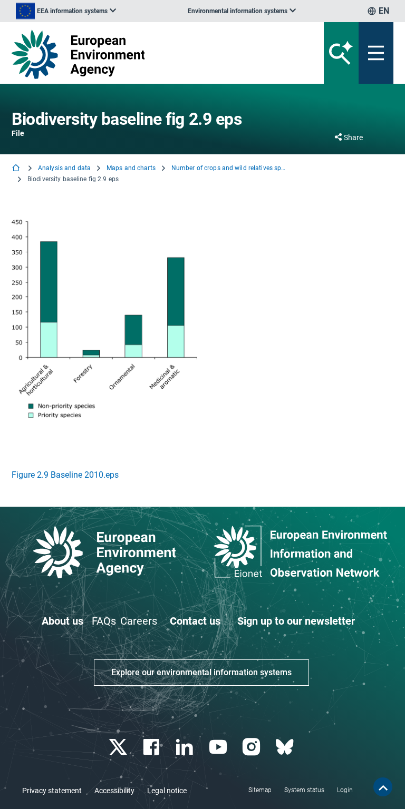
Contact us (195, 621)
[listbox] (66, 11)
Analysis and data (64, 168)
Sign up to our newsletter (296, 621)
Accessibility (114, 790)
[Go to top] (382, 786)
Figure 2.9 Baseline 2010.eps (65, 475)
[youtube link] (219, 747)
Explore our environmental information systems (201, 672)
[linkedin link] (185, 747)
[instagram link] (252, 747)
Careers (138, 621)
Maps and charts (131, 168)
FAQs (104, 621)
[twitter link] (118, 747)
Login (345, 790)
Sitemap (260, 790)
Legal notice (167, 790)
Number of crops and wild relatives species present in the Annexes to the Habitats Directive (229, 168)
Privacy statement (52, 790)
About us (62, 621)
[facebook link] (152, 747)
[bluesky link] (285, 747)
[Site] (136, 54)
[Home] (17, 168)
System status (304, 790)
